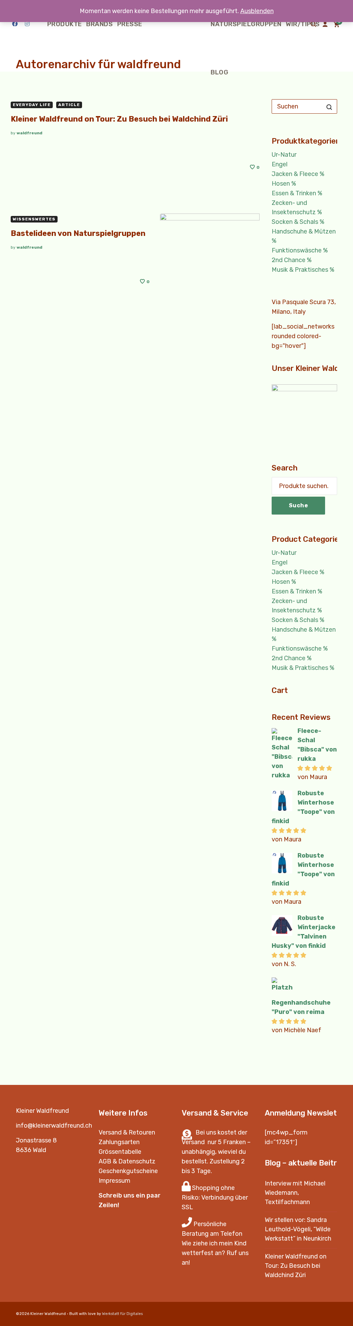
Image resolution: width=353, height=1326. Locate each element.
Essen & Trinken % (297, 193)
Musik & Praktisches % (303, 269)
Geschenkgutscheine (128, 1171)
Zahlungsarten (119, 1142)
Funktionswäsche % (300, 250)
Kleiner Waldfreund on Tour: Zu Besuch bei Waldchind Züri (119, 119)
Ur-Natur (284, 154)
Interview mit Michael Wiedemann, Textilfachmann (295, 1193)
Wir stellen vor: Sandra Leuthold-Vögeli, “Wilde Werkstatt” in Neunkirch (298, 1229)
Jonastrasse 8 (36, 1140)
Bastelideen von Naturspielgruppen (78, 233)
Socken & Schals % (298, 222)
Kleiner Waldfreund (42, 1111)
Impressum (114, 1180)
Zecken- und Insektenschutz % (297, 207)
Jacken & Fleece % (298, 174)
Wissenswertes (34, 219)
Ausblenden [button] (257, 11)
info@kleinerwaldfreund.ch (54, 1125)
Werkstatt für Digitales (122, 1314)
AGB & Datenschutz (127, 1161)
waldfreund (29, 133)
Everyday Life (32, 104)
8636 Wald (31, 1150)
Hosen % (284, 183)
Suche (298, 505)
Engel (280, 164)
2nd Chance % (292, 260)
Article (69, 104)
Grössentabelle (120, 1152)
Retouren (142, 1132)
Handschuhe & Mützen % (304, 236)
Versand (110, 1132)
